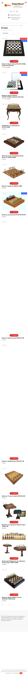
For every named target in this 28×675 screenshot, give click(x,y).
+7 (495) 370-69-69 (15, 15)
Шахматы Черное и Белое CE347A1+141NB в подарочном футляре (14, 64)
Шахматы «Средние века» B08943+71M (13, 461)
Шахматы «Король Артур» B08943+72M (13, 338)
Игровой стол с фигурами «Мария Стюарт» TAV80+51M (14, 525)
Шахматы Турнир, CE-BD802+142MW (12, 186)
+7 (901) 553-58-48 (15, 18)
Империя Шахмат (18, 4)
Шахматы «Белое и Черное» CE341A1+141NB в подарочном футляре (13, 96)
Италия (21, 25)
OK (21, 673)
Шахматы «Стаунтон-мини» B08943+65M (13, 496)
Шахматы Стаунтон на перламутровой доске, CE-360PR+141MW (12, 156)
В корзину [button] (15, 61)
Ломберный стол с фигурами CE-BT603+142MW (11, 126)
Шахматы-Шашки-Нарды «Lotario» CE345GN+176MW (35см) (12, 598)
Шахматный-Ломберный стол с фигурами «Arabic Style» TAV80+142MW (13, 561)
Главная (2, 25)
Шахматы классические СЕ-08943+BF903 (14, 214)
